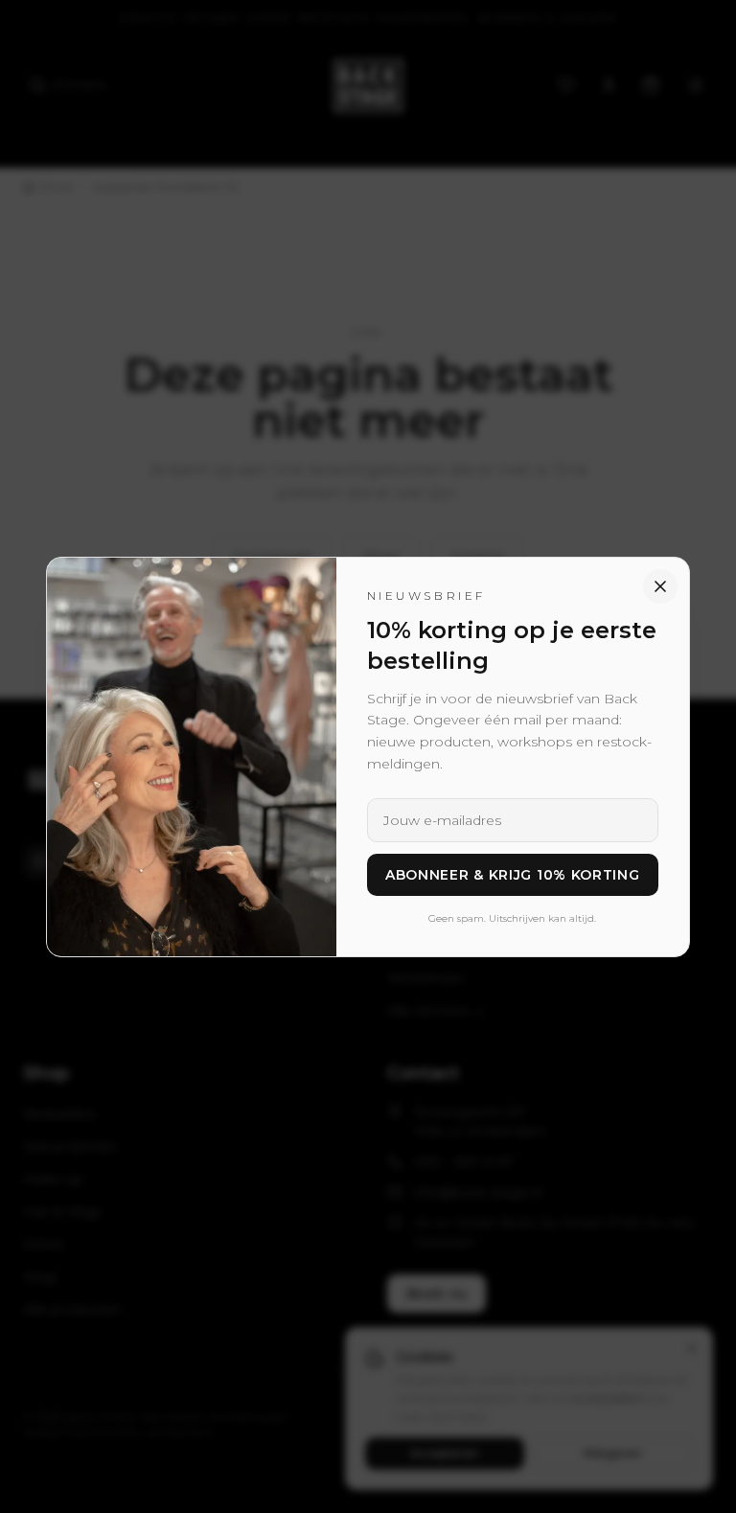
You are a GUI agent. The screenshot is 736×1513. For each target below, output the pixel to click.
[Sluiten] (660, 586)
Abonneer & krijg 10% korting (512, 874)
